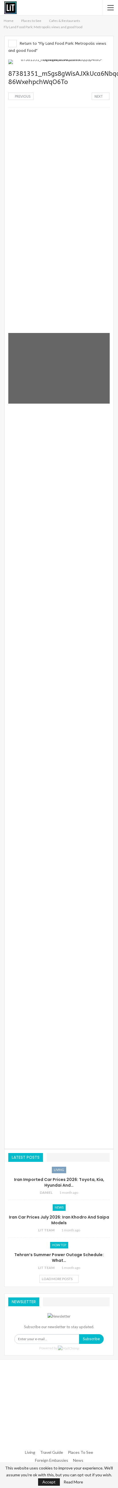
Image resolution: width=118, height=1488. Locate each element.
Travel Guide (51, 1452)
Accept (49, 1481)
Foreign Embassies (51, 1460)
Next (99, 97)
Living (59, 1170)
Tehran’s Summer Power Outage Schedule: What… (59, 1257)
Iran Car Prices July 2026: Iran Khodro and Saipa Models (59, 1220)
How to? (59, 1245)
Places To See (80, 1452)
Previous (22, 97)
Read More (73, 1482)
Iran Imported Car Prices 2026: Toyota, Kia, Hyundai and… (59, 1182)
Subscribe (91, 1339)
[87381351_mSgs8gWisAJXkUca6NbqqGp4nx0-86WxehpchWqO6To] (59, 146)
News (59, 1207)
